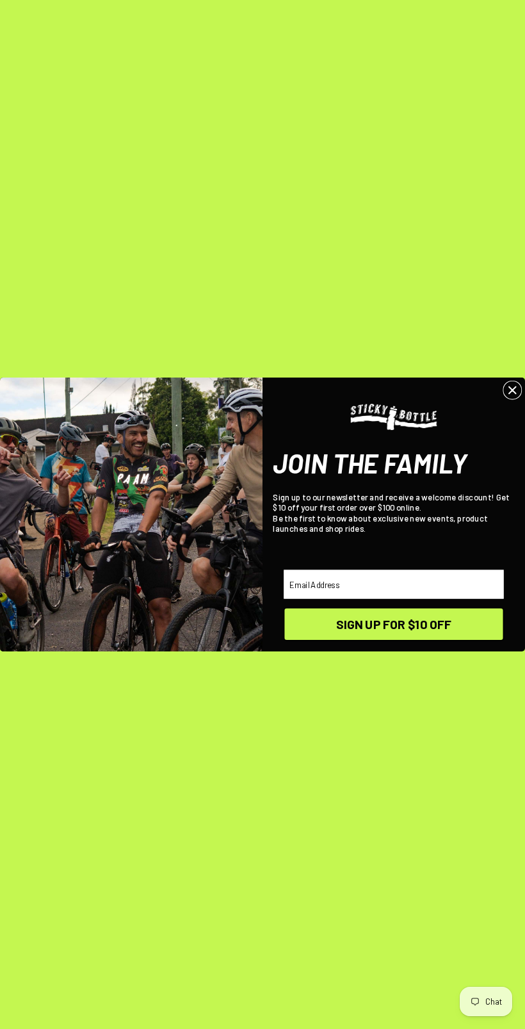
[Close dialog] (512, 389)
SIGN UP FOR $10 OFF (393, 624)
